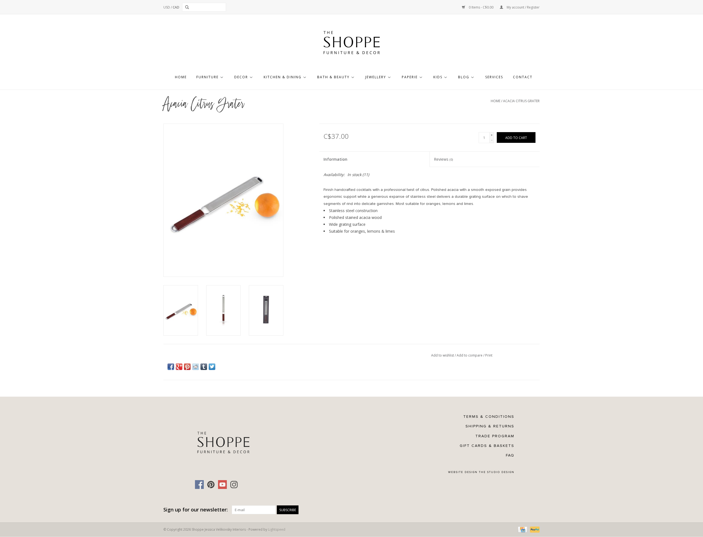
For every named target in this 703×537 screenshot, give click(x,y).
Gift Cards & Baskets (487, 445)
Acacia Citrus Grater (521, 101)
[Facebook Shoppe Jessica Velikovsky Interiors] (199, 484)
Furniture (207, 77)
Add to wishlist (443, 355)
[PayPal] (534, 529)
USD (167, 7)
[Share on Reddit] (195, 366)
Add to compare (470, 355)
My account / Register (523, 7)
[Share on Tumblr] (203, 366)
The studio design (496, 472)
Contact (522, 77)
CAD (176, 7)
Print (488, 355)
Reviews (443, 159)
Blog (463, 77)
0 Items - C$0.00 (481, 7)
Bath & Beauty (333, 77)
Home (181, 77)
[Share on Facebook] (171, 366)
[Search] (188, 7)
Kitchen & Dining (283, 77)
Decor (241, 77)
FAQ (510, 455)
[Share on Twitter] (212, 366)
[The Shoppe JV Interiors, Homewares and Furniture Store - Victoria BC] (351, 44)
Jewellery (375, 77)
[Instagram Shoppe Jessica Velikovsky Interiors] (234, 484)
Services (494, 77)
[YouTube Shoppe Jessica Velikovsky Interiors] (222, 484)
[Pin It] (187, 366)
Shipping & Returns (489, 426)
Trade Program (494, 436)
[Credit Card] (522, 529)
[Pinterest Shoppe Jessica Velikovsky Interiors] (211, 484)
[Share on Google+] (179, 366)
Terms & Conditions (488, 416)
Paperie (410, 77)
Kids (437, 77)
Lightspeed (276, 529)
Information (335, 159)
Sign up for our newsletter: (195, 510)
